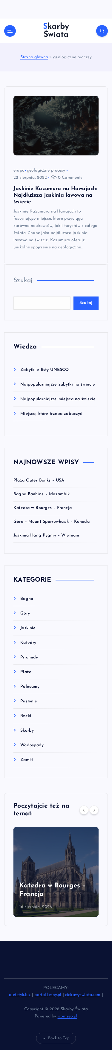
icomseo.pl (67, 1016)
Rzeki (25, 716)
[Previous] (83, 810)
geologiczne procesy (46, 170)
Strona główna (34, 57)
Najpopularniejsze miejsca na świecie (58, 399)
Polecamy (29, 686)
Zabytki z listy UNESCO (44, 370)
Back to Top (59, 1038)
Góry (25, 613)
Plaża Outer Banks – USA (38, 480)
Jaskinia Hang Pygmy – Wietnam (46, 535)
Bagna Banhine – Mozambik (41, 494)
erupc (18, 170)
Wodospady (32, 745)
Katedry (28, 643)
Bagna (26, 599)
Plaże (25, 672)
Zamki (26, 760)
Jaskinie (28, 628)
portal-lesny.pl (47, 995)
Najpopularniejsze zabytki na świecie (57, 384)
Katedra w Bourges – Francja (42, 508)
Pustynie (28, 701)
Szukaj (23, 280)
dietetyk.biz (20, 995)
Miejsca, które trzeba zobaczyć (51, 414)
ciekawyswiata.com (82, 995)
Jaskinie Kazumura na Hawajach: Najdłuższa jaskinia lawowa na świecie (55, 195)
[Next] (94, 810)
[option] (62, 872)
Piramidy (29, 657)
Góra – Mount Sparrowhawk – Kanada (51, 521)
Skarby (27, 730)
